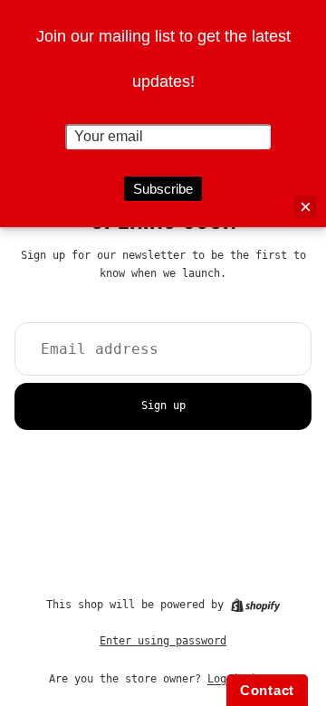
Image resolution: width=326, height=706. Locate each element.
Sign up (163, 405)
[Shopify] (255, 605)
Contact (267, 690)
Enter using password (163, 640)
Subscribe (163, 188)
